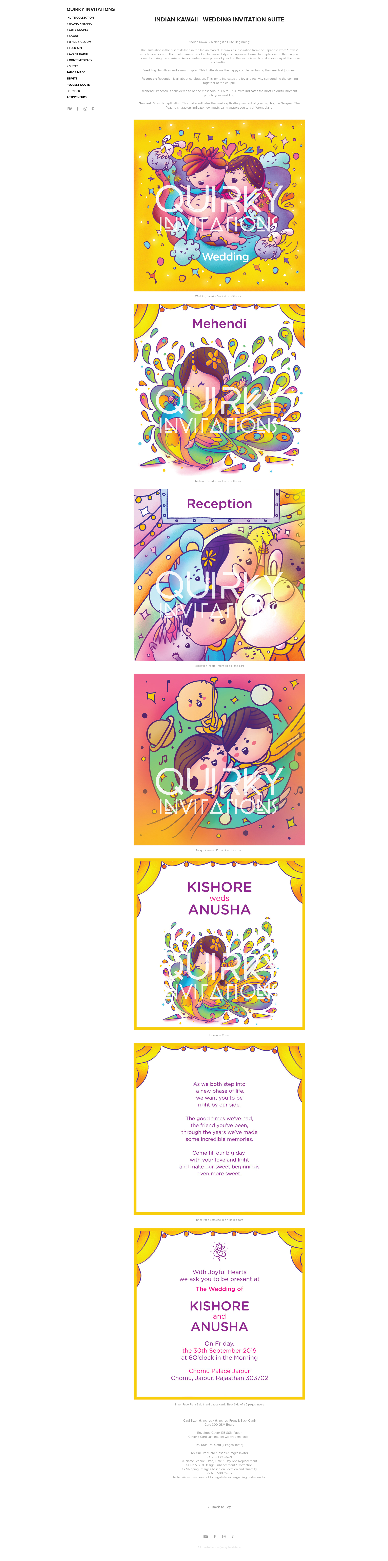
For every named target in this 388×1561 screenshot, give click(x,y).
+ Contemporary (79, 60)
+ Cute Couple (77, 30)
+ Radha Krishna (79, 24)
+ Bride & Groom (79, 42)
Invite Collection (80, 18)
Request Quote (78, 85)
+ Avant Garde (78, 54)
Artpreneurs (76, 97)
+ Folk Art (74, 48)
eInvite (72, 78)
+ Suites (72, 66)
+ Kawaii (73, 36)
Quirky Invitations (91, 9)
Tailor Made (76, 72)
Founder (73, 91)
